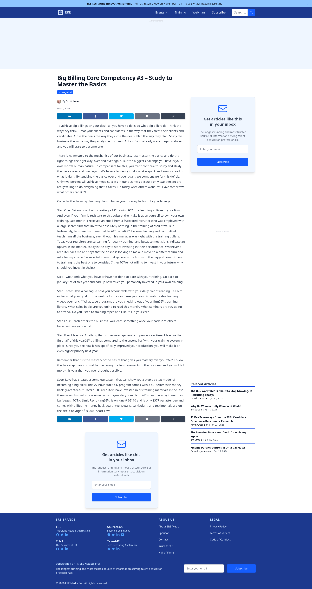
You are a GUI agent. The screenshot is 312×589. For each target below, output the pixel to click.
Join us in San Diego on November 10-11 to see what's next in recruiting (156, 3)
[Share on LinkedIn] (69, 116)
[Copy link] (173, 116)
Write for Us (166, 546)
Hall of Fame (166, 552)
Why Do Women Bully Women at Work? (216, 406)
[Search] (251, 12)
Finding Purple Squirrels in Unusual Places (218, 447)
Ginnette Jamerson (201, 451)
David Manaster (199, 398)
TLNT (59, 541)
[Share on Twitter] (121, 116)
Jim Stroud (196, 409)
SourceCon (115, 527)
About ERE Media (169, 526)
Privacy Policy (218, 526)
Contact (163, 539)
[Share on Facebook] (95, 116)
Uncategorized (65, 92)
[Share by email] (147, 116)
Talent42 (113, 541)
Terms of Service (220, 533)
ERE (58, 527)
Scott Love (72, 101)
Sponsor (164, 533)
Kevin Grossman (199, 424)
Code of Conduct (220, 539)
